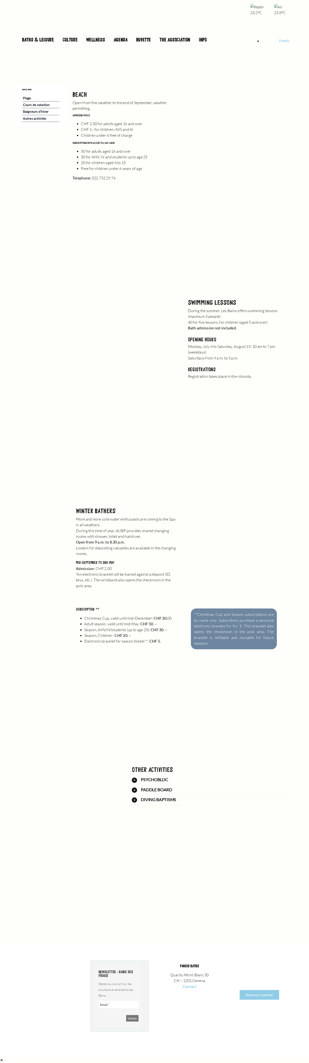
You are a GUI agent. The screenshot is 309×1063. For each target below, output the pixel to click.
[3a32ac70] (254, 85)
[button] (210, 780)
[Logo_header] (154, 6)
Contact (189, 986)
